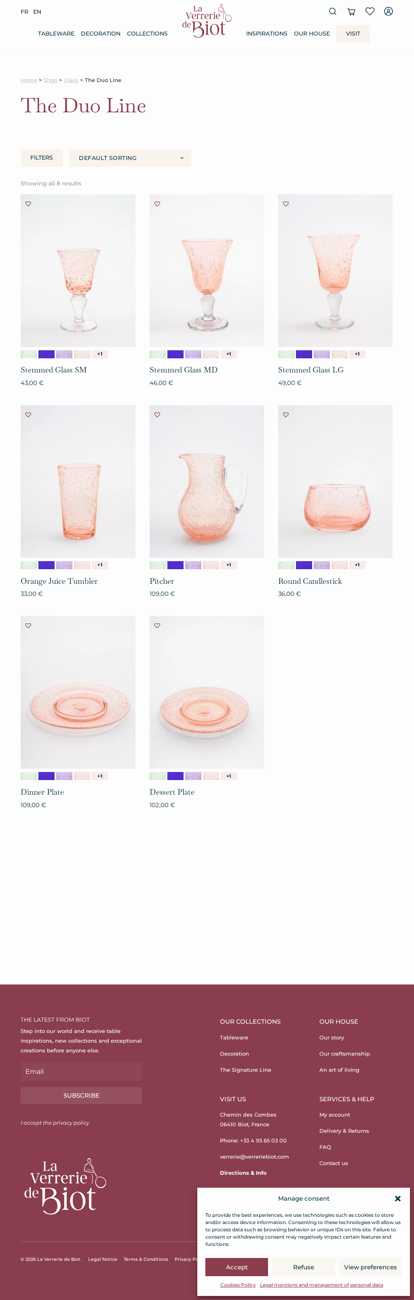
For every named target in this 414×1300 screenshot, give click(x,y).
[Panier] (351, 11)
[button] (398, 1199)
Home (29, 80)
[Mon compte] (388, 11)
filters (41, 157)
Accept (237, 1267)
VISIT (353, 33)
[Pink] (82, 354)
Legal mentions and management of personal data (321, 1285)
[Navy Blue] (46, 354)
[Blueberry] (64, 354)
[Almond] (29, 354)
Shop (50, 80)
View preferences (370, 1267)
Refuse (303, 1267)
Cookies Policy (238, 1285)
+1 (99, 354)
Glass (71, 80)
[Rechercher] (333, 11)
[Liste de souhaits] (370, 11)
